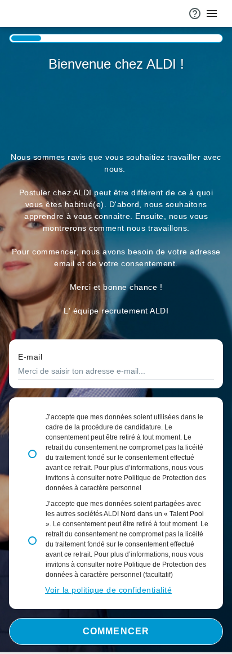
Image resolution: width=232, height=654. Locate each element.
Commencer (116, 631)
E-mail (30, 356)
